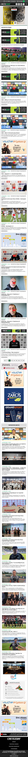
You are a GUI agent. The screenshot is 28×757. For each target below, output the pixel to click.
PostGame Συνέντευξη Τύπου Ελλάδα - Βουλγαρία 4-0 (13, 199)
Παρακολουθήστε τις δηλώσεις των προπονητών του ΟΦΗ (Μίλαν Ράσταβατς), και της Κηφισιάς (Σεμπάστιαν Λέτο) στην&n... (13, 176)
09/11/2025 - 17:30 (5, 130)
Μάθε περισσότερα (14, 755)
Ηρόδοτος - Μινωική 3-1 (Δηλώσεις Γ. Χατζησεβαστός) (10, 295)
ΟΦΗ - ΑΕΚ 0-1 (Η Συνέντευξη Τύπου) (10, 132)
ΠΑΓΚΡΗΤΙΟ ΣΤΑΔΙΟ (15, 62)
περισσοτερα (4, 71)
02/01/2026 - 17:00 (5, 62)
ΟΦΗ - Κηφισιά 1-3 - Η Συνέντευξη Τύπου (11, 173)
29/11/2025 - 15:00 (5, 96)
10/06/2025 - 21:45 (5, 223)
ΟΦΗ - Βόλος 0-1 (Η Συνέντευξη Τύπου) (11, 99)
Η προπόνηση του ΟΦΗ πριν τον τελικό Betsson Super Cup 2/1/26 (13, 66)
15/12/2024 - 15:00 (5, 291)
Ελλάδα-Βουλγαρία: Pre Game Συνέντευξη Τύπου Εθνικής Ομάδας (13, 267)
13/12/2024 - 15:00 (5, 349)
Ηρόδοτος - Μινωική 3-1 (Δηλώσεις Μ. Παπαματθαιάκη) (10, 322)
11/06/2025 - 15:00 (5, 196)
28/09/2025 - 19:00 (5, 170)
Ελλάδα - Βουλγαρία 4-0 (7, 226)
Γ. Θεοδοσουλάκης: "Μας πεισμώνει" (10, 352)
